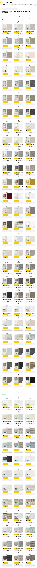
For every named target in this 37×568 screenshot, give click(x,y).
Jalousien (22, 4)
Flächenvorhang (26, 4)
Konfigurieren (5, 31)
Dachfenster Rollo (14, 4)
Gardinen (30, 4)
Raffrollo (19, 4)
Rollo (10, 4)
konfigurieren (29, 15)
